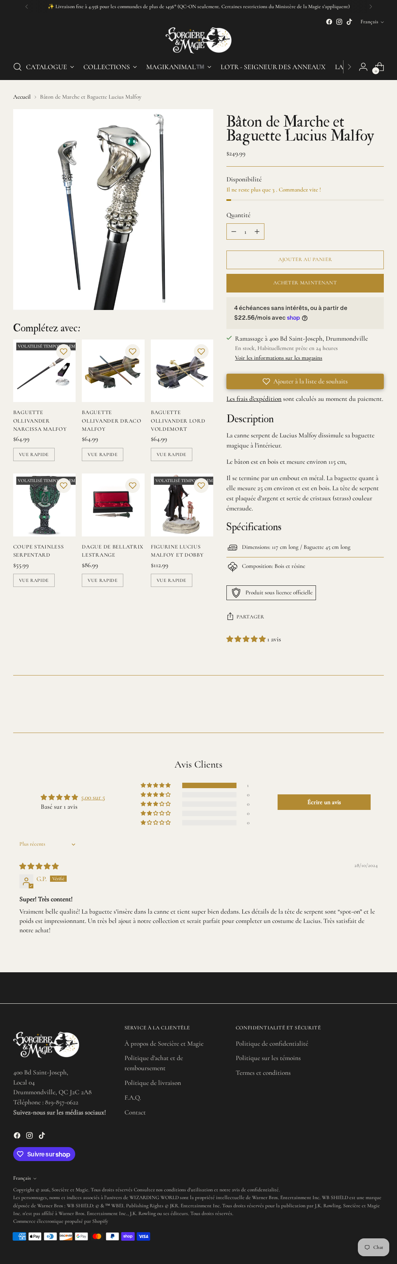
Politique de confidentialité (272, 1043)
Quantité (238, 215)
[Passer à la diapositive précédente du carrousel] (359, 706)
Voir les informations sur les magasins (278, 357)
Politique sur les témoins (268, 1058)
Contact (135, 1112)
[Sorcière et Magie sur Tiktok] (349, 21)
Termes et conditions (263, 1073)
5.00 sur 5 (93, 797)
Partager (250, 617)
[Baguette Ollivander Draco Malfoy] (113, 371)
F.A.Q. (132, 1097)
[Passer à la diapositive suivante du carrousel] (377, 705)
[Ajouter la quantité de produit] (257, 231)
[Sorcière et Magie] (198, 40)
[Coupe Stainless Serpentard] (44, 505)
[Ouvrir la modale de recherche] (17, 67)
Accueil (22, 96)
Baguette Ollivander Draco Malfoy (111, 420)
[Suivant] (370, 6)
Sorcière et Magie (70, 1190)
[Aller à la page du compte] (363, 67)
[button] (63, 351)
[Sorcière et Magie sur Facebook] (329, 21)
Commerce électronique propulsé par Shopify (60, 1221)
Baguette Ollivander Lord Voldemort (178, 420)
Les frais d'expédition (253, 399)
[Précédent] (26, 6)
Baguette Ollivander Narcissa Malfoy (40, 420)
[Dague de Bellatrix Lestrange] (113, 505)
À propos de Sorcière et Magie (164, 1043)
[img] (39, 866)
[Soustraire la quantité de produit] (234, 231)
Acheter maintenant (305, 283)
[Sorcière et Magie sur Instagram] (339, 21)
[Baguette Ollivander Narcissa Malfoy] (44, 371)
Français (369, 22)
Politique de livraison (152, 1083)
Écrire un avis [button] (324, 802)
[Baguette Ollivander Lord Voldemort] (182, 371)
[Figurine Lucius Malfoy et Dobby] (182, 505)
